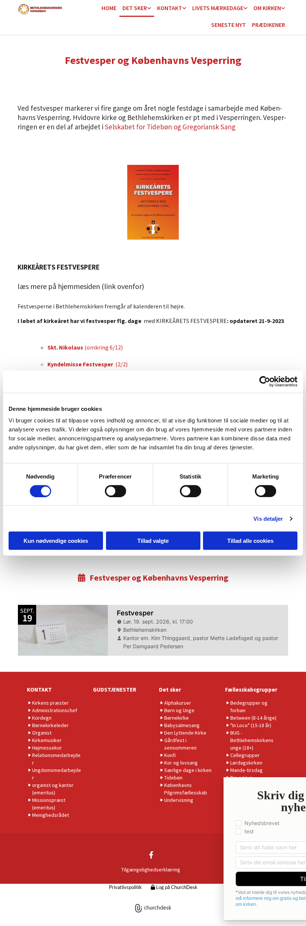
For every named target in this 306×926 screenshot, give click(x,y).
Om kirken (267, 8)
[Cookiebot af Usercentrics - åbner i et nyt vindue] (264, 381)
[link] (136, 8)
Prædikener (268, 24)
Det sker (134, 8)
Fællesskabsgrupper (251, 689)
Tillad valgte (153, 541)
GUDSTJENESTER (114, 689)
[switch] (115, 491)
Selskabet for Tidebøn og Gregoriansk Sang (169, 126)
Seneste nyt (228, 24)
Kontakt (169, 8)
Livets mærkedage (217, 8)
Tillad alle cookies (250, 541)
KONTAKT (39, 689)
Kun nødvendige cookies (56, 541)
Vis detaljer (268, 518)
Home (109, 8)
